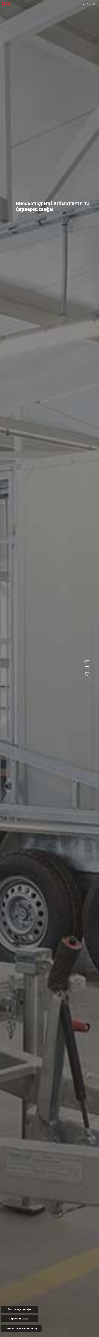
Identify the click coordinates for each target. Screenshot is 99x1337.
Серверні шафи (19, 1318)
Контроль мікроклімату (21, 1328)
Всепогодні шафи (19, 1309)
